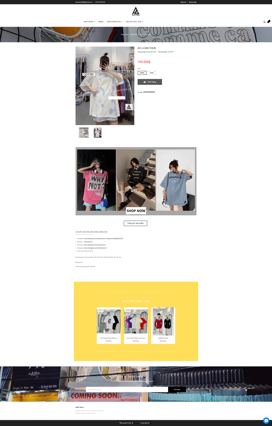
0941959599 (149, 92)
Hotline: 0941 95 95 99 (88, 413)
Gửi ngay (177, 389)
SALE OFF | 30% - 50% (136, 301)
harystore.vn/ (88, 242)
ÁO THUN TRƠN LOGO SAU (136, 338)
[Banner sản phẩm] (136, 181)
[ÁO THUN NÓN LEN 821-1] (109, 321)
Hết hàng (152, 82)
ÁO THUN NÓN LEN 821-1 (108, 338)
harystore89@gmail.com (83, 2)
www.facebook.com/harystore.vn (95, 245)
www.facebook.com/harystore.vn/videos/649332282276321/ (103, 239)
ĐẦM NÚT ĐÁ (163, 338)
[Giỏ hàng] (268, 22)
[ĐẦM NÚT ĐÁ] (163, 321)
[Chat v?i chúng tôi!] (266, 420)
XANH (142, 73)
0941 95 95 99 (100, 2)
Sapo (151, 423)
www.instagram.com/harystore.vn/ (95, 248)
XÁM (151, 73)
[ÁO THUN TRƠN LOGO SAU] (136, 321)
